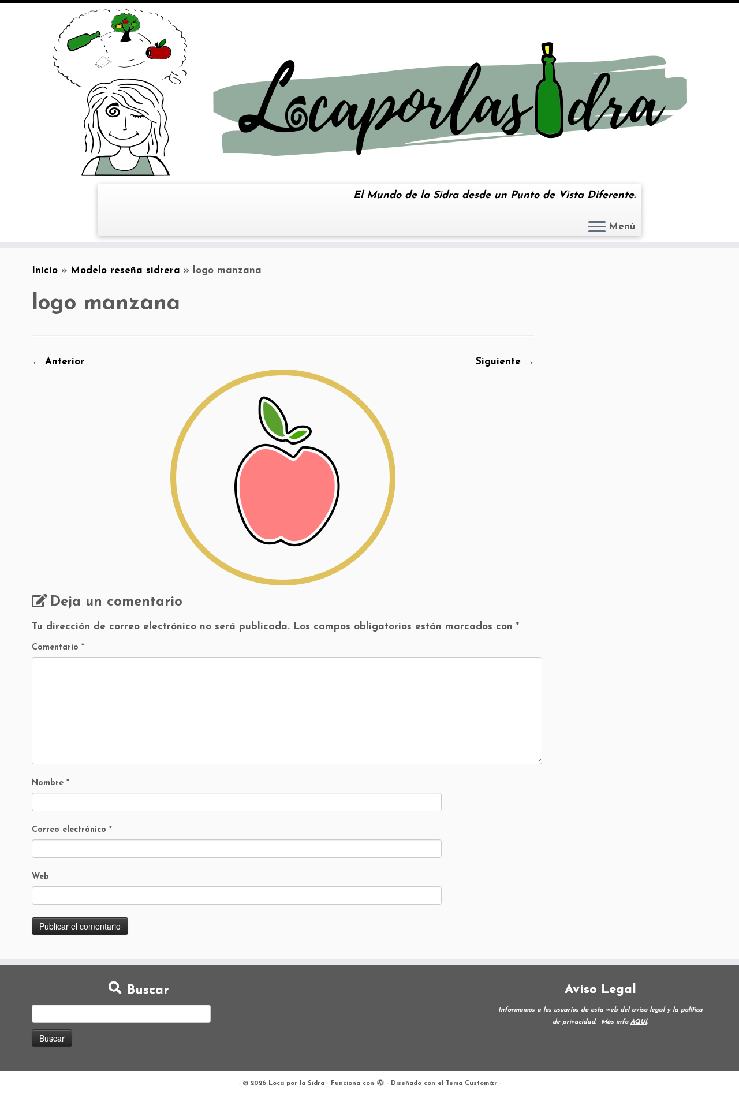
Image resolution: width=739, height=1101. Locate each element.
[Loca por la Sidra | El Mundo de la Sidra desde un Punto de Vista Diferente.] (369, 92)
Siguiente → (505, 362)
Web (40, 876)
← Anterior (58, 362)
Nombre (50, 783)
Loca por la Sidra (296, 1083)
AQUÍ (638, 1022)
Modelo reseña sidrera (125, 270)
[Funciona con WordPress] (380, 1081)
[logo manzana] (282, 477)
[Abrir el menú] (597, 227)
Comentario (58, 647)
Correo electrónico (72, 830)
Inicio (45, 270)
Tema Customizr (471, 1083)
